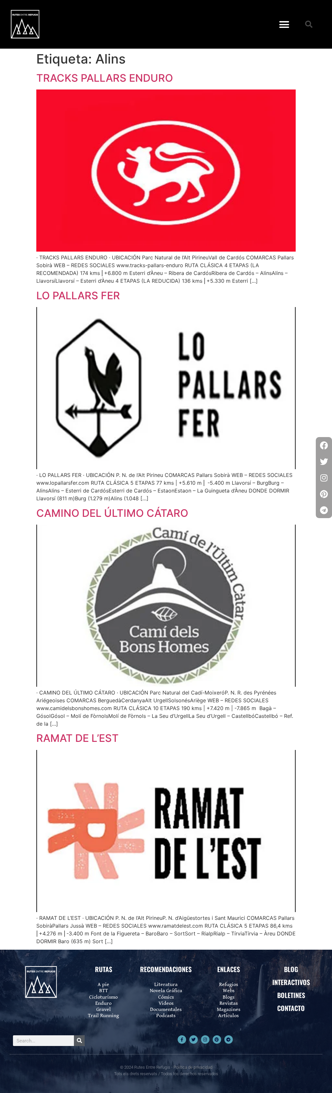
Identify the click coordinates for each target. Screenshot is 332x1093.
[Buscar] (79, 1040)
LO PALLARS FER (78, 295)
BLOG (291, 969)
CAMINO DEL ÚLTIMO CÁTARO (112, 513)
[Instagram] (205, 1039)
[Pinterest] (217, 1039)
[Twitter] (193, 1039)
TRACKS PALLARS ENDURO (104, 78)
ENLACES (228, 969)
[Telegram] (228, 1039)
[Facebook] (324, 445)
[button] (284, 24)
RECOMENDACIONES (166, 969)
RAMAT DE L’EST (77, 738)
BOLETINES (291, 995)
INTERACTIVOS (291, 982)
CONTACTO (291, 1008)
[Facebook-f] (182, 1039)
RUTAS (103, 969)
